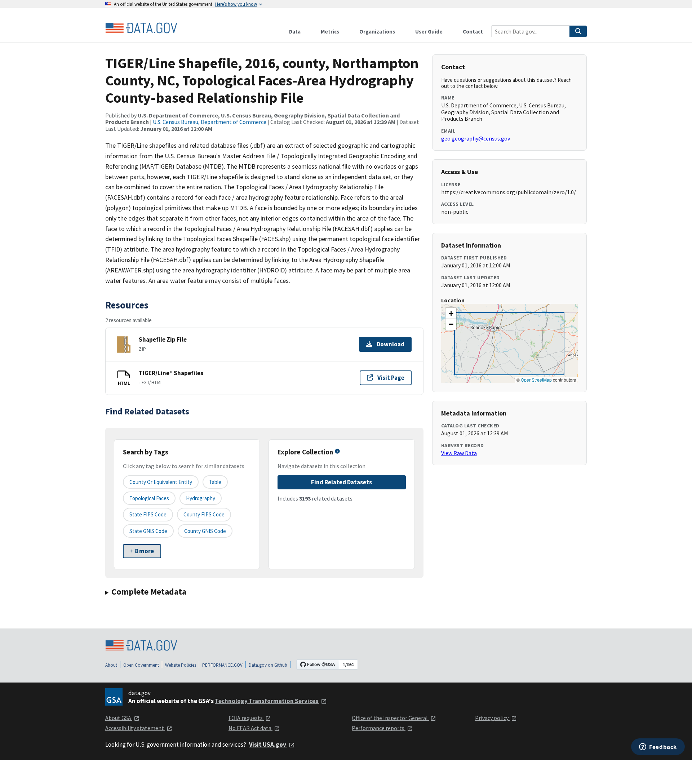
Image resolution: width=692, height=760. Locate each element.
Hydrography (200, 498)
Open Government (141, 665)
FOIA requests (246, 717)
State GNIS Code (148, 531)
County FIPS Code (204, 514)
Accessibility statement (135, 728)
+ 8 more (142, 551)
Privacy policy (492, 717)
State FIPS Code (148, 514)
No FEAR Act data (250, 728)
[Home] (141, 28)
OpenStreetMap (536, 380)
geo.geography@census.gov (475, 138)
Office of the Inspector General (390, 717)
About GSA (118, 717)
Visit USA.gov (268, 744)
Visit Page (390, 378)
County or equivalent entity (160, 482)
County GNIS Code (205, 531)
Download (390, 344)
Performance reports (378, 728)
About (111, 665)
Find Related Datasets (341, 482)
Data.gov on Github (268, 665)
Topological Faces (149, 498)
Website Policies (180, 665)
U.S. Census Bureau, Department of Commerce (209, 121)
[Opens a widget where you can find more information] (658, 747)
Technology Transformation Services (267, 701)
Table (215, 482)
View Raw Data (459, 453)
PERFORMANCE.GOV (222, 665)
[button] (450, 313)
